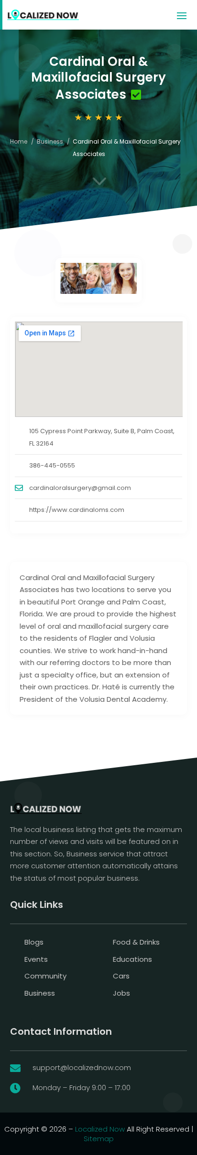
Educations (132, 959)
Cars (121, 976)
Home (18, 141)
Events (36, 959)
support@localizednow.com (82, 1067)
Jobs (121, 993)
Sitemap (99, 1139)
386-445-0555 (52, 465)
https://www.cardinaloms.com (76, 509)
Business (50, 141)
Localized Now (100, 1129)
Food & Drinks (136, 942)
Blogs (34, 942)
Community (45, 976)
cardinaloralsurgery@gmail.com (80, 487)
